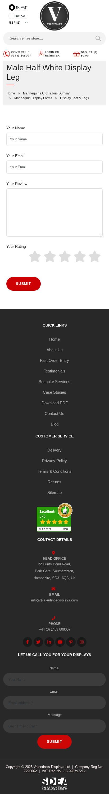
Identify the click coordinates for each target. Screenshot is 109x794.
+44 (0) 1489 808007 (54, 629)
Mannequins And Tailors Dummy (46, 93)
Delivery (54, 450)
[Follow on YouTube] (60, 642)
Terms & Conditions (54, 471)
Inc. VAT (21, 16)
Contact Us (54, 413)
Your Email (15, 156)
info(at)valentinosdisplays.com (54, 600)
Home (10, 93)
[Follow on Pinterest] (71, 642)
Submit (23, 284)
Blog (54, 424)
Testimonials (54, 371)
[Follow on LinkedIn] (49, 642)
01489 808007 (21, 55)
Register (52, 55)
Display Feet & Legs (74, 98)
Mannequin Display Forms (33, 98)
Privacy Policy (54, 460)
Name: (54, 668)
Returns (54, 482)
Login (49, 52)
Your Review (16, 183)
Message (55, 715)
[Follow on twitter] (38, 642)
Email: (55, 691)
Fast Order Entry (54, 360)
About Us (55, 350)
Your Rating (16, 246)
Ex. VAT (21, 8)
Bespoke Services (54, 381)
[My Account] (41, 53)
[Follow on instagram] (82, 642)
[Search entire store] (98, 38)
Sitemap (54, 492)
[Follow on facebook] (27, 642)
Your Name (15, 128)
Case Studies (54, 392)
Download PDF (55, 403)
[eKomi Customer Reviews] (54, 518)
